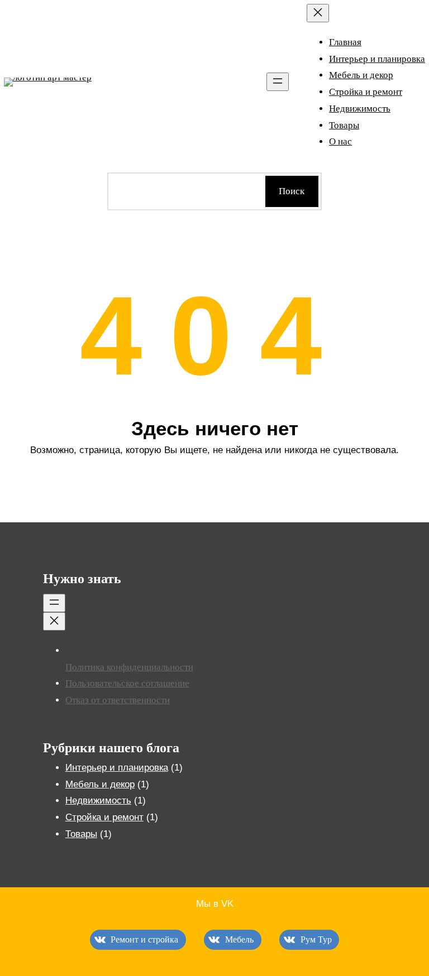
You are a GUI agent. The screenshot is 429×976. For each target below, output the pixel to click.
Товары (81, 834)
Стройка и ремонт (104, 817)
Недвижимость (98, 800)
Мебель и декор (100, 784)
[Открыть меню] (277, 82)
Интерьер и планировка (116, 767)
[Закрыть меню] (318, 13)
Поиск (291, 191)
